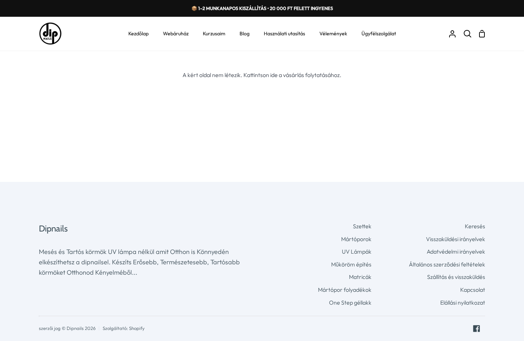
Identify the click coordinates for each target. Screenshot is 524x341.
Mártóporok (356, 239)
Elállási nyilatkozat (462, 302)
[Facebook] (476, 328)
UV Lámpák (356, 251)
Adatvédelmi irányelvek (456, 251)
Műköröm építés (351, 264)
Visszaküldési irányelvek (455, 239)
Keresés (475, 226)
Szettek (362, 226)
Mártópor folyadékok (344, 289)
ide (274, 74)
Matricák (360, 276)
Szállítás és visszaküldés (456, 276)
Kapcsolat (472, 289)
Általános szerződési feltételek (447, 264)
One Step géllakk (350, 302)
